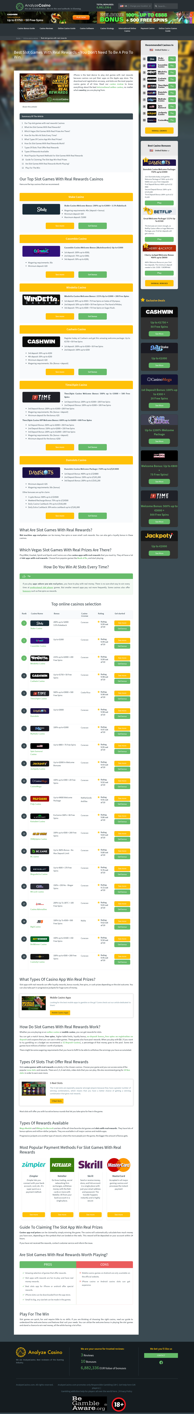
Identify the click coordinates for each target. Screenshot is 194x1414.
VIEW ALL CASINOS (159, 131)
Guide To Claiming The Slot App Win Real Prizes (44, 159)
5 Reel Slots (57, 1101)
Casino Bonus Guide (26, 28)
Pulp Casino (35, 804)
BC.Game (34, 856)
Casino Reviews (46, 28)
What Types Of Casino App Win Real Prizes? (42, 139)
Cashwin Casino (37, 681)
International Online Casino (127, 29)
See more (60, 225)
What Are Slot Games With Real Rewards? (41, 127)
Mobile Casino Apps (60, 1012)
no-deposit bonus (95, 1036)
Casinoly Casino (37, 961)
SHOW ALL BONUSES (159, 283)
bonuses (27, 591)
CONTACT (161, 1355)
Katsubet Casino (37, 821)
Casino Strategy (107, 28)
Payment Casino (148, 28)
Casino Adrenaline (38, 909)
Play (172, 59)
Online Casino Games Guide (168, 29)
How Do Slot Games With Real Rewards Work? (43, 143)
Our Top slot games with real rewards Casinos (43, 123)
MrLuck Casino (37, 891)
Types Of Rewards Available (35, 151)
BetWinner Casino (38, 944)
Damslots (34, 716)
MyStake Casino (37, 733)
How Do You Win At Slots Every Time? (39, 135)
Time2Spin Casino (38, 698)
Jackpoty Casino (37, 768)
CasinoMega (35, 786)
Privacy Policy (125, 1391)
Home (18, 38)
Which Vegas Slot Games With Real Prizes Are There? (46, 131)
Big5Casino (35, 926)
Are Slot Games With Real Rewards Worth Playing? (45, 163)
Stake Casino (36, 628)
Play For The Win (31, 167)
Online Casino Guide (66, 28)
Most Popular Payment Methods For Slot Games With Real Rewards (52, 155)
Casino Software (87, 28)
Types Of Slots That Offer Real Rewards (40, 147)
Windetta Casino (37, 663)
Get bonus (92, 225)
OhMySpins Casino (38, 839)
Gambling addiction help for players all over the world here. (90, 1391)
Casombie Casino (38, 646)
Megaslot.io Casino (38, 874)
